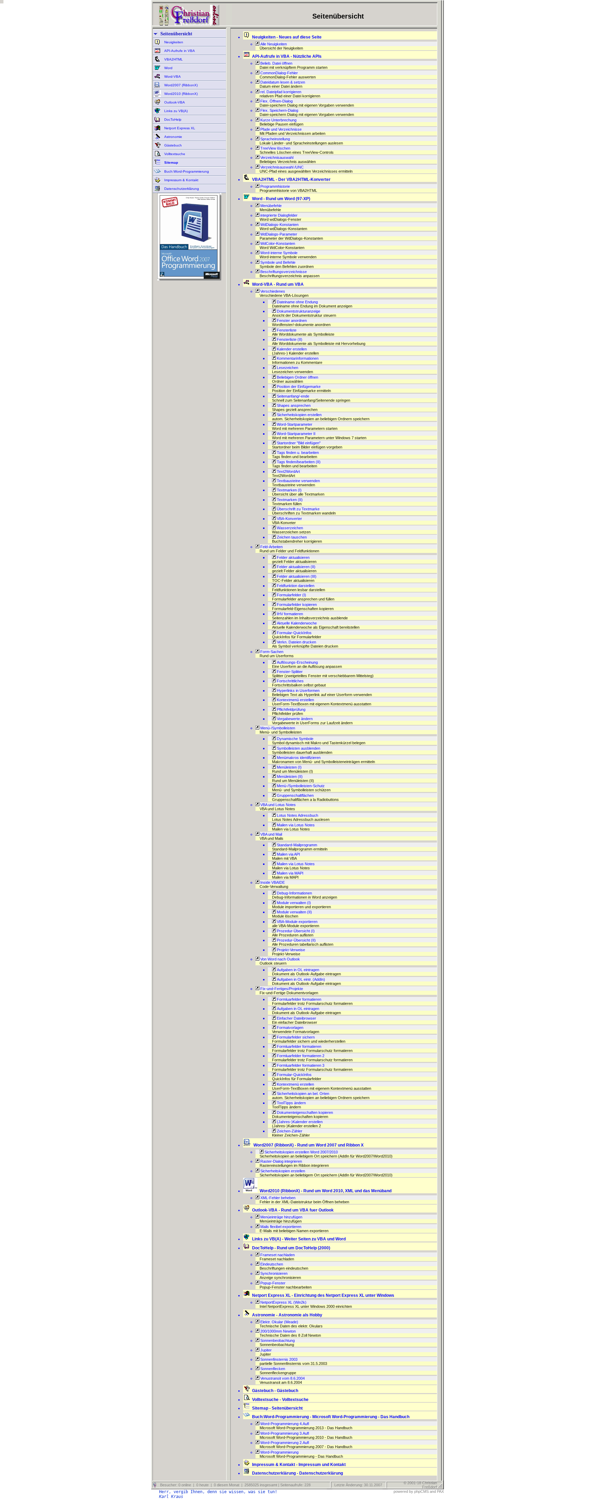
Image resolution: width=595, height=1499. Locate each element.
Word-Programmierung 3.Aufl (284, 1433)
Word (168, 68)
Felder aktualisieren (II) (295, 567)
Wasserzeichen (289, 528)
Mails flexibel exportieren (280, 1227)
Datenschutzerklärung (181, 189)
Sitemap (170, 162)
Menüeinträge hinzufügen (280, 1217)
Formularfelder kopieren (296, 604)
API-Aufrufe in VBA (179, 51)
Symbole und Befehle (277, 262)
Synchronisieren (273, 1273)
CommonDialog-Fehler (278, 73)
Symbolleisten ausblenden (298, 748)
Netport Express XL (179, 128)
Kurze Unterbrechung (277, 120)
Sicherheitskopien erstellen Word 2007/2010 (300, 1152)
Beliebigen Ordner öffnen (297, 377)
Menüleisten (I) (289, 767)
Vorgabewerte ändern (294, 719)
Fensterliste (286, 330)
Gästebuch (172, 145)
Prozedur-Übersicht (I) (295, 931)
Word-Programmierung (279, 1452)
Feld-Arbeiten (271, 547)
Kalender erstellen (291, 349)
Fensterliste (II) (289, 339)
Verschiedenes (272, 291)
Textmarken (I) (289, 490)
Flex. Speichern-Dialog (278, 110)
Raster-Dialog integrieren (280, 1161)
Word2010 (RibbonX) (180, 94)
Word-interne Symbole (278, 253)
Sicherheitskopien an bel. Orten (302, 1093)
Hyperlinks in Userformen (298, 690)
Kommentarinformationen (297, 358)
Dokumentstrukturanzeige (298, 311)
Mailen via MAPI (289, 873)
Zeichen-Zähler (289, 1131)
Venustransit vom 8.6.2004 (282, 1378)
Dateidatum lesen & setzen (282, 82)
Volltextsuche (174, 154)
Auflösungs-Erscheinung (297, 662)
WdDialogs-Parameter (278, 234)
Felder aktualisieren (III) (296, 576)
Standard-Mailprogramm (296, 845)
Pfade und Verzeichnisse (280, 129)
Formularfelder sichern (295, 1037)
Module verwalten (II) (294, 912)
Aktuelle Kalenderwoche (296, 623)
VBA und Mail (270, 834)
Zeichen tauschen (291, 537)
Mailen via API (288, 854)
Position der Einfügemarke (298, 386)
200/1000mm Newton (277, 1331)
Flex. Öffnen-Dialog (276, 101)
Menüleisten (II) (289, 776)
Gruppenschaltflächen (295, 795)
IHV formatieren (289, 614)
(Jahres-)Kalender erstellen (299, 1122)
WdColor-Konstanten (277, 243)
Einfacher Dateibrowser (296, 1018)
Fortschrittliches (290, 681)
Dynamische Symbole (294, 739)
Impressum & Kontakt (180, 180)
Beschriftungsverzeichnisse (283, 272)
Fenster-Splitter (289, 672)
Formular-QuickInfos (294, 633)
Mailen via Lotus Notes (295, 825)
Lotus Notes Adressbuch (297, 815)
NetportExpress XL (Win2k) (282, 1302)
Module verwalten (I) (293, 903)
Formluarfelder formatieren (298, 999)
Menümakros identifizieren (298, 758)
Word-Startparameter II (295, 434)
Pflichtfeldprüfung (290, 709)
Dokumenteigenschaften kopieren (304, 1112)
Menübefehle (270, 206)
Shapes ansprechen (293, 405)
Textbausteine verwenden (298, 481)
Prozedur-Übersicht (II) (296, 940)
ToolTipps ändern (291, 1103)
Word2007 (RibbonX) (180, 85)
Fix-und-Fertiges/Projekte (281, 989)
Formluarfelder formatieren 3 (300, 1065)
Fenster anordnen (291, 320)
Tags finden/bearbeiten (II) (298, 462)
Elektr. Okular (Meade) (278, 1322)
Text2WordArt (288, 471)
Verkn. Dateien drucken (296, 642)
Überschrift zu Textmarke (298, 509)
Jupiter (265, 1350)
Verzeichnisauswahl (276, 157)
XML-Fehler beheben (277, 1198)
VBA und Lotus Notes (277, 805)
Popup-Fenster (272, 1283)
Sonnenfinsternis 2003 (278, 1359)
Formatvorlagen (289, 1027)
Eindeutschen (271, 1264)
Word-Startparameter (294, 424)
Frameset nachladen (277, 1255)
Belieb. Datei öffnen (275, 63)
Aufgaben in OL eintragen (297, 970)
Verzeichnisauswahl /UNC (281, 167)
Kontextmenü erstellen (295, 700)
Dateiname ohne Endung (297, 302)
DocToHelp (172, 119)
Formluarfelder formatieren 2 (300, 1056)
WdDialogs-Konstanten (279, 224)
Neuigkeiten (173, 42)
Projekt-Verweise (290, 950)
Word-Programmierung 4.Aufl (284, 1424)
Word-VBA (172, 76)
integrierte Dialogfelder (278, 215)
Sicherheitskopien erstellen (299, 415)
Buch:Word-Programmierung (186, 171)
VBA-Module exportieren (296, 922)
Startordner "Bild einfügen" (298, 443)
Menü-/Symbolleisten (277, 728)
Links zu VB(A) (175, 111)
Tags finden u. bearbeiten (297, 452)
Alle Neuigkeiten (273, 44)
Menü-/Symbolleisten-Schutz (300, 786)
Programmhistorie (274, 186)
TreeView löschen (274, 148)
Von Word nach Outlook (279, 959)
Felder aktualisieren (293, 557)
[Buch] (189, 279)
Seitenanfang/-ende (292, 396)
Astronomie (172, 137)
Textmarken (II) (289, 500)
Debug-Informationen (294, 893)
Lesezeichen (287, 368)
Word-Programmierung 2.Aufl (284, 1443)
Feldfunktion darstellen (295, 586)
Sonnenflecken (272, 1369)
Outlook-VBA (174, 102)
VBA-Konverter (289, 519)
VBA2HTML (173, 59)
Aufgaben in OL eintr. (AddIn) (300, 979)
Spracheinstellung (274, 139)
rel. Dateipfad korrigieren (280, 92)
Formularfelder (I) (291, 595)
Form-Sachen (271, 652)
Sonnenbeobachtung (277, 1340)
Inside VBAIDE (272, 882)
